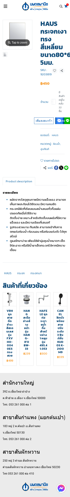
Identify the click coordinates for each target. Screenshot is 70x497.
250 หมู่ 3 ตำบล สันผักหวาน (19, 460)
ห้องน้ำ (56, 144)
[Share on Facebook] (56, 168)
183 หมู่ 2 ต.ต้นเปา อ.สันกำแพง (21, 426)
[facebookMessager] (61, 488)
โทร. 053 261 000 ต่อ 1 (17, 404)
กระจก (21, 273)
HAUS (55, 135)
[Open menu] (5, 6)
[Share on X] (61, 168)
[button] (61, 6)
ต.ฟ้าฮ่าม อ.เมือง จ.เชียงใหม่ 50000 (24, 398)
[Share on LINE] (66, 168)
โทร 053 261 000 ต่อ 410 (18, 473)
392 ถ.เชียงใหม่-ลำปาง (16, 391)
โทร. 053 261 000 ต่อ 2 (17, 439)
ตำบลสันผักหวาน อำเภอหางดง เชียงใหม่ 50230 (31, 467)
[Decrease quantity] (52, 101)
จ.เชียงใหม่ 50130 (14, 432)
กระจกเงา (36, 273)
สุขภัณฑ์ (44, 149)
